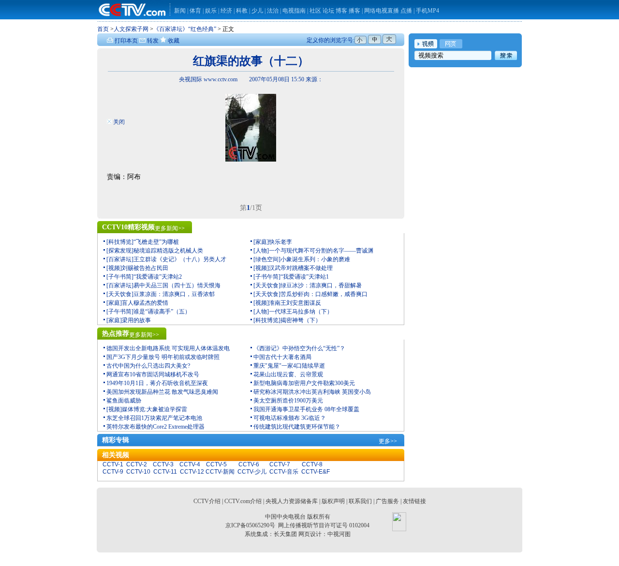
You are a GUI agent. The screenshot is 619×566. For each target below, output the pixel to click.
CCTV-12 (192, 471)
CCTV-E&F (315, 471)
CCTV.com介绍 (243, 501)
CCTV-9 (113, 471)
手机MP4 (427, 10)
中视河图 (339, 534)
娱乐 (211, 10)
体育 (195, 10)
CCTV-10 (138, 471)
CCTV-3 (163, 464)
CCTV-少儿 (251, 471)
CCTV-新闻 (220, 471)
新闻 (180, 10)
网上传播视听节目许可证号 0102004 (323, 525)
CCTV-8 (312, 464)
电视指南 (294, 10)
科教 (242, 10)
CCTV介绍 (207, 501)
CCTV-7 (279, 464)
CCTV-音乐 (283, 471)
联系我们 (360, 501)
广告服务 (387, 501)
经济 (227, 10)
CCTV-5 (216, 464)
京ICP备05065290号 (250, 525)
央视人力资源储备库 (291, 501)
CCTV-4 (189, 464)
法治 (273, 10)
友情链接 (414, 501)
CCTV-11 (165, 471)
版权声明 (333, 501)
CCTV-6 (248, 464)
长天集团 (285, 534)
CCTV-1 (113, 464)
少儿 (257, 10)
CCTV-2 (136, 464)
